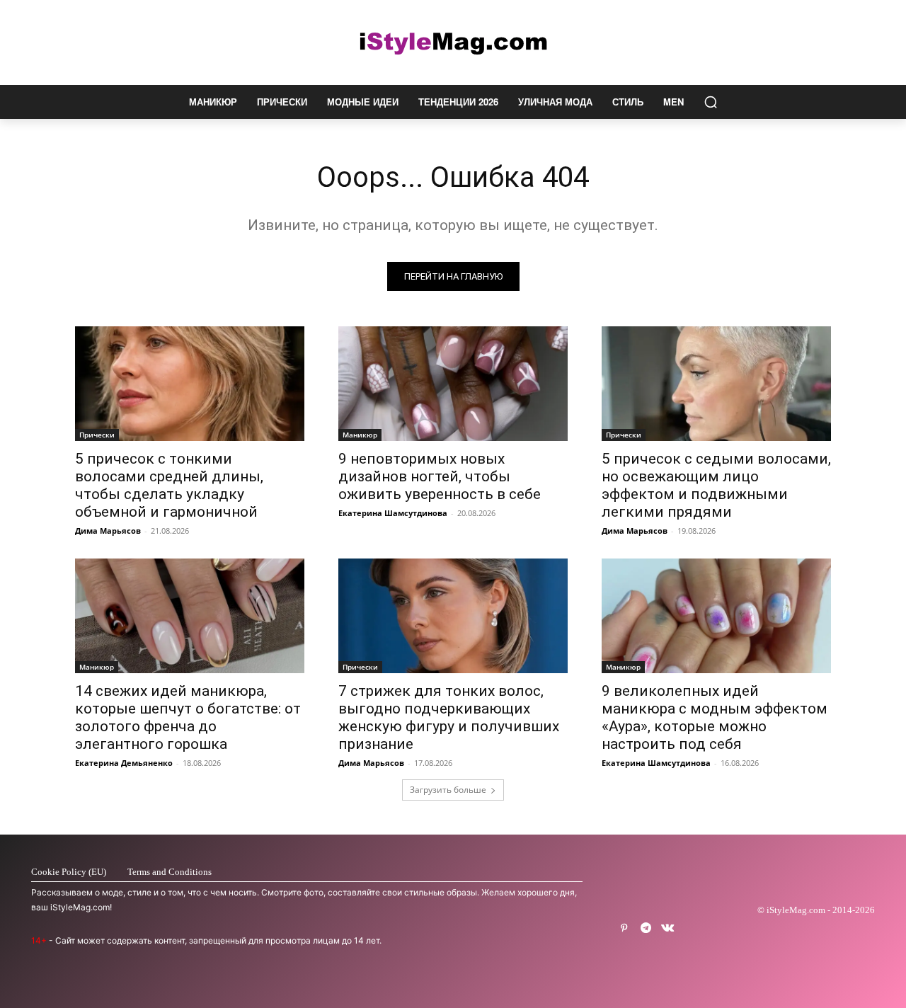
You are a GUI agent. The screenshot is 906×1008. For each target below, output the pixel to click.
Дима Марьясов (108, 530)
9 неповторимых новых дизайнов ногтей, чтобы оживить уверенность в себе (439, 476)
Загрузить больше (448, 790)
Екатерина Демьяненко (124, 762)
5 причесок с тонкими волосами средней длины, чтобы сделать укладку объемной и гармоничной (169, 485)
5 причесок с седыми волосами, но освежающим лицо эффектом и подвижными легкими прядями (716, 485)
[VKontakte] (667, 928)
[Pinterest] (624, 928)
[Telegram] (645, 928)
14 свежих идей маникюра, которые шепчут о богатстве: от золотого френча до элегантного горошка (188, 717)
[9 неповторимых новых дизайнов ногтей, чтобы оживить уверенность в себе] (453, 383)
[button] (711, 102)
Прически (97, 435)
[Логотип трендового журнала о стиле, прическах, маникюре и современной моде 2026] (453, 42)
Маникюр (360, 435)
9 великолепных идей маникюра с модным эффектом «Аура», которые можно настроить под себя (714, 717)
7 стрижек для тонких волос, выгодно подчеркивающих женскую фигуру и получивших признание (448, 717)
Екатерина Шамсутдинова (392, 513)
